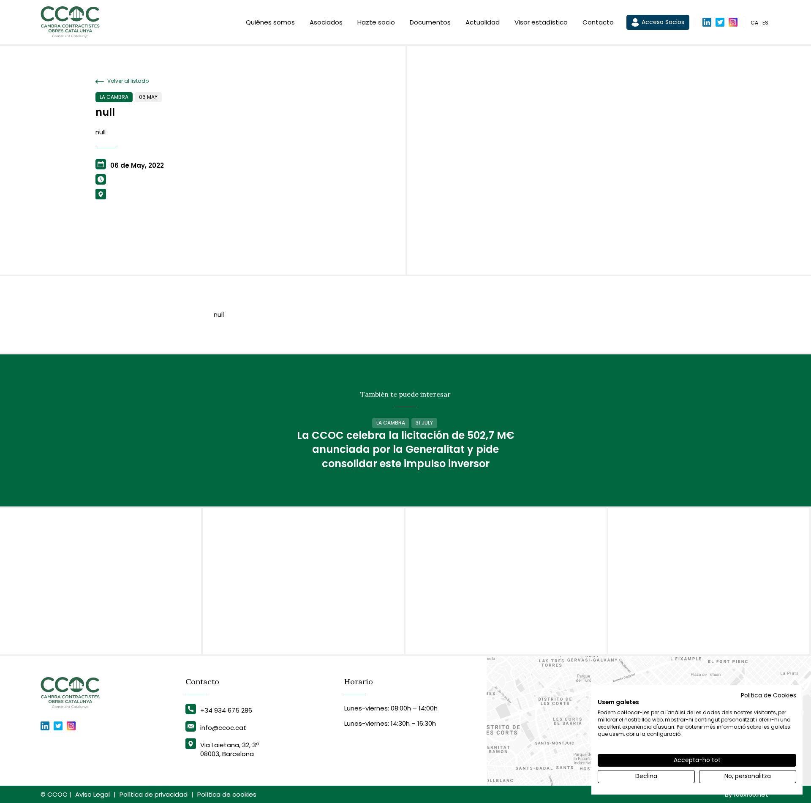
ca (754, 22)
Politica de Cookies (768, 695)
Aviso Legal (92, 794)
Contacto (598, 22)
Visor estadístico (541, 22)
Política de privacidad (154, 794)
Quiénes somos (270, 22)
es (765, 22)
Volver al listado (127, 81)
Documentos (430, 22)
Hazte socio (376, 22)
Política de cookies (226, 794)
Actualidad (482, 22)
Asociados (326, 22)
